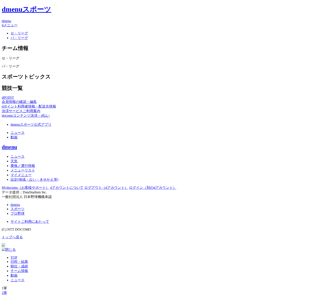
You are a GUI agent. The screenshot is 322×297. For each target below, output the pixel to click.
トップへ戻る (12, 237)
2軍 (4, 293)
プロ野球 (18, 213)
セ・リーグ (19, 33)
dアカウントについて (66, 187)
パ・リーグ (19, 38)
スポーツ (18, 209)
